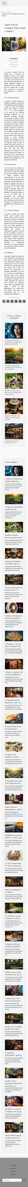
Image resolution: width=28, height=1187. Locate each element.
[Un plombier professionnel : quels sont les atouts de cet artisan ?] (14, 1045)
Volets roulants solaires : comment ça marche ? (13, 1136)
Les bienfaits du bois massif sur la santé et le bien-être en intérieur (13, 702)
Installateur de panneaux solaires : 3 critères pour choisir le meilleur (13, 837)
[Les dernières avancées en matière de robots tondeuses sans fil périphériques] (14, 908)
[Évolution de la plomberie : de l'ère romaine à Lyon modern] (14, 746)
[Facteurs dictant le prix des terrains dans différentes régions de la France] (14, 718)
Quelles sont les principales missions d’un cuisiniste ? (13, 1083)
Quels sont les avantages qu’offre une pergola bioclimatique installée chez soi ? (13, 1030)
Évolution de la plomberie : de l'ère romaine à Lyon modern (13, 757)
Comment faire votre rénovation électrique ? (13, 999)
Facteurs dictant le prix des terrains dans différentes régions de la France (13, 730)
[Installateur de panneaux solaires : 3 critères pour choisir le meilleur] (14, 827)
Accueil (3, 12)
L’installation (13, 66)
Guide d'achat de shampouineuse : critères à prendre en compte (13, 809)
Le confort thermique (13, 64)
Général (9, 12)
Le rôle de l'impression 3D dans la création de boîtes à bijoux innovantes (13, 867)
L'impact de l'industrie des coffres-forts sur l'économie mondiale (12, 417)
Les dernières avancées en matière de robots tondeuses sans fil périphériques (13, 919)
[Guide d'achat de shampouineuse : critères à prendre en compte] (14, 799)
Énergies (13, 1171)
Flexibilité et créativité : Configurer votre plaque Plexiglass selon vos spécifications (13, 1112)
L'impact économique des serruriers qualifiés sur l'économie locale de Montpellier (14, 675)
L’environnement (13, 62)
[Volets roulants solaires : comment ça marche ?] (14, 1127)
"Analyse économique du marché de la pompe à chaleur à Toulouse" (13, 618)
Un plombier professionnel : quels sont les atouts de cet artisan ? (14, 1055)
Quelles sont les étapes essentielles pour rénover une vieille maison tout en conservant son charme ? (14, 975)
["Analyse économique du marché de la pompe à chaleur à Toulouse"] (14, 607)
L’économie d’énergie (13, 60)
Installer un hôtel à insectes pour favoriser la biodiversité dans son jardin (13, 392)
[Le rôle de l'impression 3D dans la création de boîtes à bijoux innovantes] (14, 855)
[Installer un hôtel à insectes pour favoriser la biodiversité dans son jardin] (14, 381)
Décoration (13, 1165)
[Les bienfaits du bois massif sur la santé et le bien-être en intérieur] (14, 692)
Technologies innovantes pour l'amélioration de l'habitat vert (13, 783)
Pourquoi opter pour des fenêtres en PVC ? (12, 442)
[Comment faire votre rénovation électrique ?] (14, 990)
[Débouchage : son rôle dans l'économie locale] (14, 636)
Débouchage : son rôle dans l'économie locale (13, 645)
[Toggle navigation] (4, 3)
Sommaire (14, 58)
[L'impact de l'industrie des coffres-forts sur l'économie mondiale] (14, 406)
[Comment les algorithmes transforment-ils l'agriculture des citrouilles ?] (14, 356)
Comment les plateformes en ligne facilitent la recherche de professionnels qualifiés (13, 342)
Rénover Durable (9, 110)
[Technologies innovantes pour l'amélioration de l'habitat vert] (14, 773)
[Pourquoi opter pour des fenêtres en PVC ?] (14, 431)
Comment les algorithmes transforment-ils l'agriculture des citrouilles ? (13, 367)
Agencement (13, 1168)
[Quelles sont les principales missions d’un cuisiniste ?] (14, 1073)
